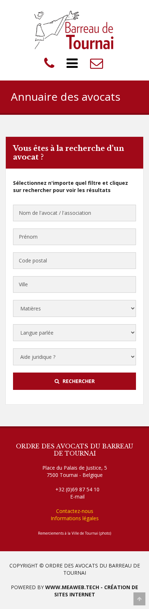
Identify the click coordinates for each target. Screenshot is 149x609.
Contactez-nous (74, 511)
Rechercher (78, 381)
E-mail (77, 496)
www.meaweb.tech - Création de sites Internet (91, 591)
